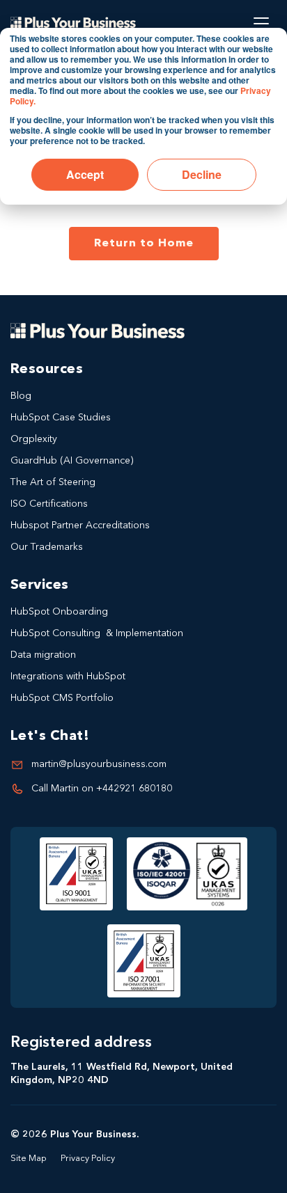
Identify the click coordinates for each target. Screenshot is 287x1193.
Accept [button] (85, 174)
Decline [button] (202, 174)
